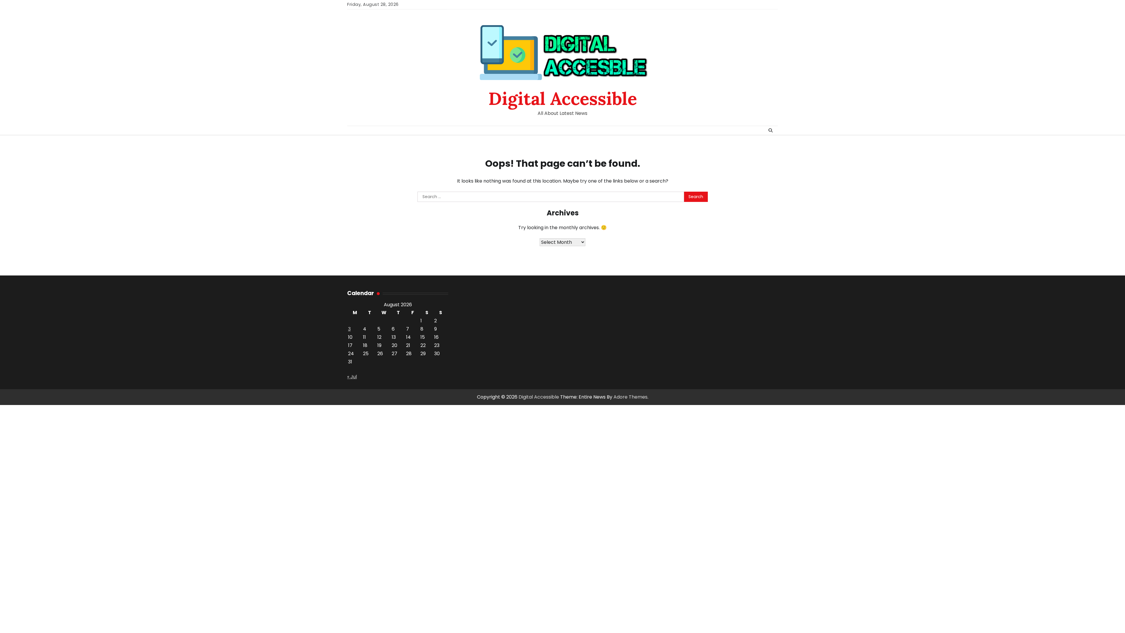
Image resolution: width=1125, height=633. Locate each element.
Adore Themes (630, 397)
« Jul (352, 376)
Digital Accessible (562, 98)
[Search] (770, 130)
